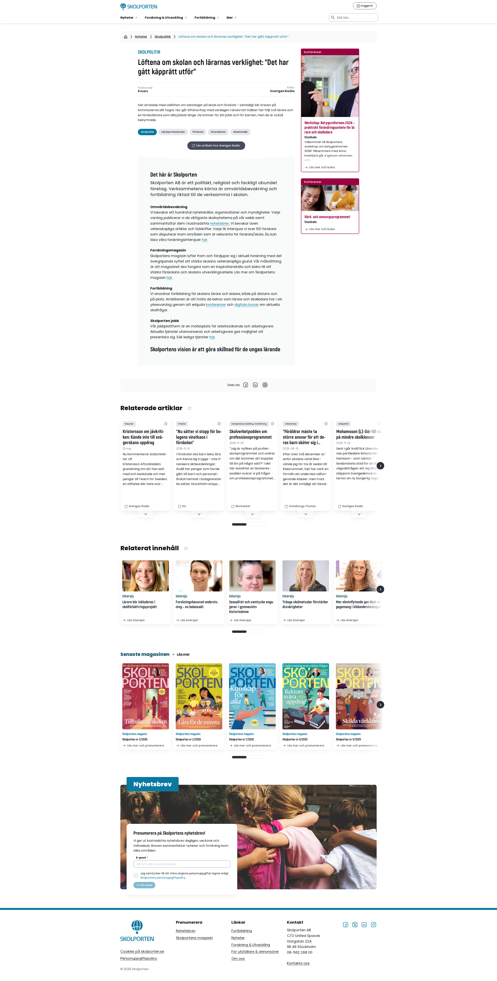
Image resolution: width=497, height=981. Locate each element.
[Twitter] (355, 924)
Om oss (238, 958)
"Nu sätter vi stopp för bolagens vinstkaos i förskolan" (199, 437)
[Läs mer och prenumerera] (145, 696)
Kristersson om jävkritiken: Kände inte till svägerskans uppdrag (143, 437)
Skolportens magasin (194, 937)
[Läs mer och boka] (330, 86)
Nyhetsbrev (185, 930)
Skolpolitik (163, 36)
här (204, 239)
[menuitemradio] (129, 17)
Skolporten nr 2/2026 (188, 739)
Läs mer (183, 654)
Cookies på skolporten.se (142, 951)
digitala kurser (246, 304)
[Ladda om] (189, 408)
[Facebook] (245, 385)
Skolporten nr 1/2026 (241, 739)
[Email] (265, 385)
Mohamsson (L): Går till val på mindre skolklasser (359, 434)
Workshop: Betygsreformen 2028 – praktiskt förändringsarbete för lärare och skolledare (329, 127)
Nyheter (141, 36)
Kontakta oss (298, 963)
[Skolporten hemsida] (138, 7)
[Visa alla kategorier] (165, 424)
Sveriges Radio (282, 91)
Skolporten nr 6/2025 (295, 739)
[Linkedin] (255, 385)
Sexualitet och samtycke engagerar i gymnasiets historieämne (251, 607)
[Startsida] (125, 36)
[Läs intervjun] (145, 575)
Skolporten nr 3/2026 (134, 739)
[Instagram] (373, 924)
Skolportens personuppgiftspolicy (162, 878)
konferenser (216, 304)
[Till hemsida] (137, 931)
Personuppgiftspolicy (138, 958)
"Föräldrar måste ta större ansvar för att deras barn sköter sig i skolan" (304, 437)
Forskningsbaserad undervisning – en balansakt (197, 604)
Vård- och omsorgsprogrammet (327, 217)
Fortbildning (241, 930)
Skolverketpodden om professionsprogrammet (250, 434)
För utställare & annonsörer (255, 951)
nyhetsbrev (219, 223)
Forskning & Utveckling (250, 944)
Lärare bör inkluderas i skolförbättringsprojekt (139, 604)
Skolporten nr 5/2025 (348, 739)
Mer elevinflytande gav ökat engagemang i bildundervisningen (359, 604)
